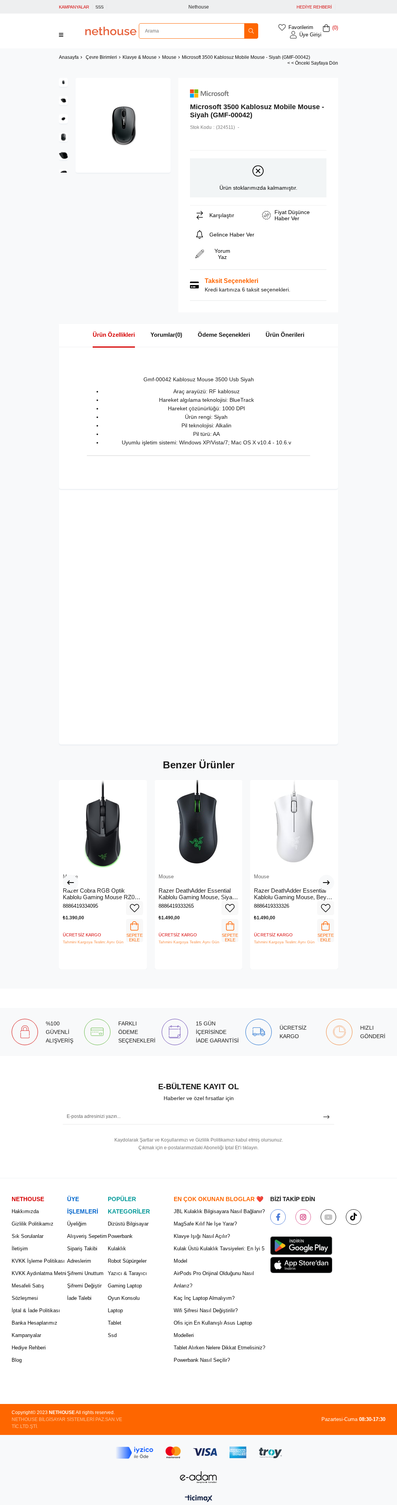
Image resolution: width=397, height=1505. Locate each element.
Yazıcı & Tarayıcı (127, 1273)
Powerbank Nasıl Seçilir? (202, 1360)
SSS (99, 7)
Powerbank (120, 1236)
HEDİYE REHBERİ (314, 7)
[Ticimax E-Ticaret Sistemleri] (198, 1499)
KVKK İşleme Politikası (38, 1261)
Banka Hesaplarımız (34, 1323)
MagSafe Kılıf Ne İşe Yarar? (205, 1224)
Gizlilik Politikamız (33, 1224)
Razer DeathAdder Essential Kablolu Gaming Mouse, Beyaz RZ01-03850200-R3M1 (293, 894)
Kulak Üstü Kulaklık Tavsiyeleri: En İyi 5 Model (219, 1255)
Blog (17, 1360)
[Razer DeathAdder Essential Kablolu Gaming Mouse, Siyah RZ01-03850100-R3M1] (199, 824)
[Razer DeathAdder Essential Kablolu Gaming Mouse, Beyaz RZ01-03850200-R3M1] (294, 824)
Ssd (112, 1335)
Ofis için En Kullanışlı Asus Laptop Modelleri (213, 1329)
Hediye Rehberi (29, 1348)
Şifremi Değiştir (84, 1286)
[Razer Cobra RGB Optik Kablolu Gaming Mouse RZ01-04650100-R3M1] (103, 824)
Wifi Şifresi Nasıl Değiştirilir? (206, 1310)
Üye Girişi (310, 35)
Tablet (114, 1323)
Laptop (115, 1310)
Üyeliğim (76, 1224)
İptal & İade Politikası (36, 1310)
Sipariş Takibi (82, 1248)
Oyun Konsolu (124, 1298)
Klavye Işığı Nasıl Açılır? (202, 1236)
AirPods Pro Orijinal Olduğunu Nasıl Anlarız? (214, 1279)
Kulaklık (117, 1248)
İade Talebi (79, 1298)
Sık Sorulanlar (27, 1236)
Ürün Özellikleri (114, 334)
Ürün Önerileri (285, 334)
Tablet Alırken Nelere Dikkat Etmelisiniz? (219, 1348)
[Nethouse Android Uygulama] (301, 1245)
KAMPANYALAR (74, 7)
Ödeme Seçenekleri (224, 334)
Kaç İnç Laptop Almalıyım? (204, 1298)
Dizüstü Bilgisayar (128, 1224)
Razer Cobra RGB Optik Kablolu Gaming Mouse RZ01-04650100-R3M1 (101, 894)
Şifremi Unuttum (85, 1273)
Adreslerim (79, 1261)
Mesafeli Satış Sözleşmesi (28, 1292)
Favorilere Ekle (134, 908)
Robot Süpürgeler (127, 1261)
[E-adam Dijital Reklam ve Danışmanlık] (198, 1477)
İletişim (20, 1248)
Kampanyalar (26, 1335)
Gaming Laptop (125, 1286)
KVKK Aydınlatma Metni (39, 1273)
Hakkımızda (25, 1211)
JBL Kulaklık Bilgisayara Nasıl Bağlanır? (219, 1211)
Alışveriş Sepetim (87, 1236)
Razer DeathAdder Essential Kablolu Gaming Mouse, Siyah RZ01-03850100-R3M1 (197, 894)
